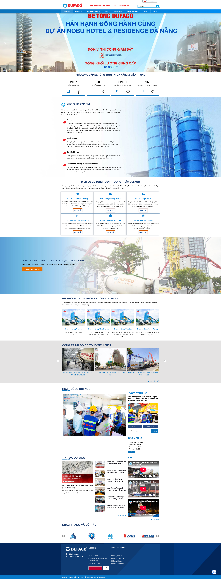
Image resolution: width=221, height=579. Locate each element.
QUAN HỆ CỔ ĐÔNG (132, 11)
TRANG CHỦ (67, 11)
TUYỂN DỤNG (117, 11)
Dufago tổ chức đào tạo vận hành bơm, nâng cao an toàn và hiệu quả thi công (116, 498)
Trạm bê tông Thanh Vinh (98, 329)
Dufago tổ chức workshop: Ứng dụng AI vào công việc (116, 471)
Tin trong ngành (68, 481)
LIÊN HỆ (155, 11)
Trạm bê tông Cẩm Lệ (73, 329)
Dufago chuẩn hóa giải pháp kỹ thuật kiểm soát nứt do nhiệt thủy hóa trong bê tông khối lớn (115, 480)
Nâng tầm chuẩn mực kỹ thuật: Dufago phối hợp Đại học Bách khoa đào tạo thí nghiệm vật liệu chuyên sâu (116, 489)
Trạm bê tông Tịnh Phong (147, 329)
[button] (5, 43)
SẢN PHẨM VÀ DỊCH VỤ (93, 11)
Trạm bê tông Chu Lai (123, 329)
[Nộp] (106, 568)
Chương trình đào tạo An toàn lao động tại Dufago (116, 506)
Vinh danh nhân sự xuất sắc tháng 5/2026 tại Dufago (116, 463)
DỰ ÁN (106, 11)
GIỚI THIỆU (78, 11)
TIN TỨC (145, 11)
